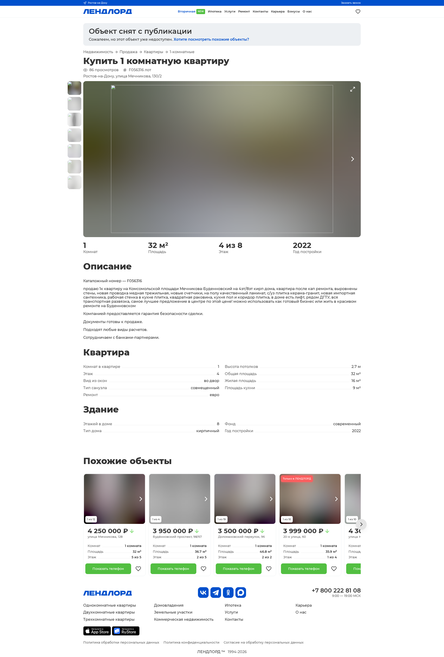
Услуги (231, 612)
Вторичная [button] (191, 11)
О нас (301, 612)
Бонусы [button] (293, 11)
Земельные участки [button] (173, 612)
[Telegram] (215, 592)
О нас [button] (307, 11)
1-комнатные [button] (182, 52)
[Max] (240, 592)
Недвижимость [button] (98, 52)
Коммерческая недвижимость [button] (183, 619)
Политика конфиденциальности (191, 642)
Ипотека (233, 605)
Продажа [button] (128, 52)
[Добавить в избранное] (138, 568)
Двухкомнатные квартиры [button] (109, 612)
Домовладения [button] (169, 605)
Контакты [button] (260, 11)
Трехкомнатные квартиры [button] (109, 619)
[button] (74, 88)
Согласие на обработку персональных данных (264, 642)
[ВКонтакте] (203, 592)
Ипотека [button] (215, 11)
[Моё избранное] (358, 11)
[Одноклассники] (228, 592)
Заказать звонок (351, 2)
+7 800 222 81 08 (336, 590)
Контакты (234, 619)
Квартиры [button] (153, 52)
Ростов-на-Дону (97, 2)
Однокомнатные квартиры (109, 605)
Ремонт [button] (244, 11)
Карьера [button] (278, 11)
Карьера (304, 605)
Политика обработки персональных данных (121, 642)
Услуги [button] (229, 11)
